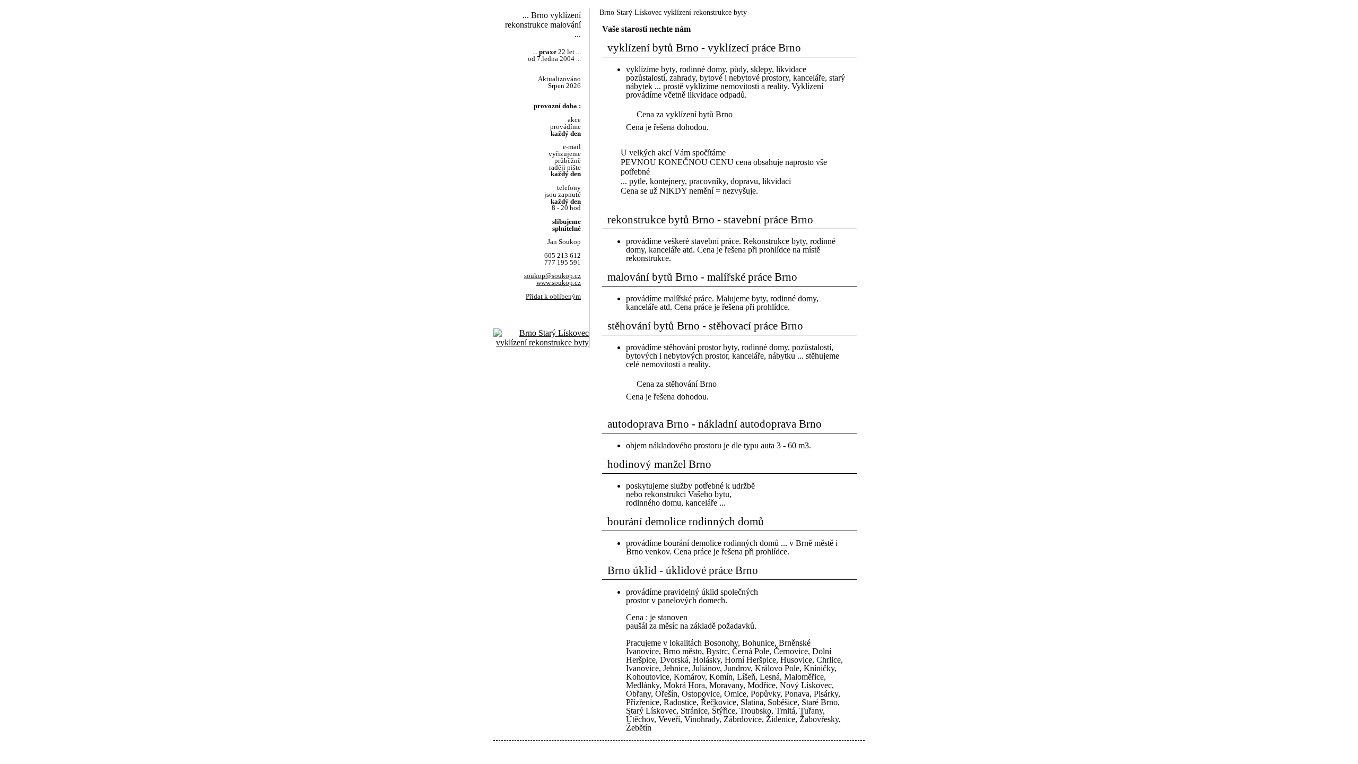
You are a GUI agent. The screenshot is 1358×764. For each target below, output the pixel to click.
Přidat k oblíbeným (553, 296)
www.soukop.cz (558, 282)
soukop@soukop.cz (552, 276)
